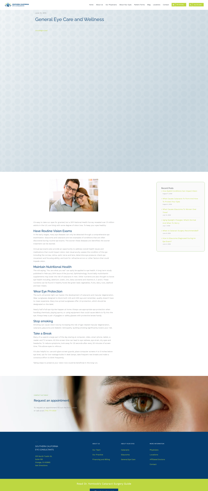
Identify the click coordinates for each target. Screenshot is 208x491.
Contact (153, 464)
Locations (154, 455)
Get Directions (41, 465)
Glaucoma (125, 455)
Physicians (154, 450)
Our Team (96, 450)
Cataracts (125, 450)
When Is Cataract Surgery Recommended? (180, 231)
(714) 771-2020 (50, 411)
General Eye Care (128, 459)
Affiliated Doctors (157, 459)
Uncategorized (41, 30)
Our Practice (97, 455)
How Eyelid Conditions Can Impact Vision (180, 191)
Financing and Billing (101, 459)
